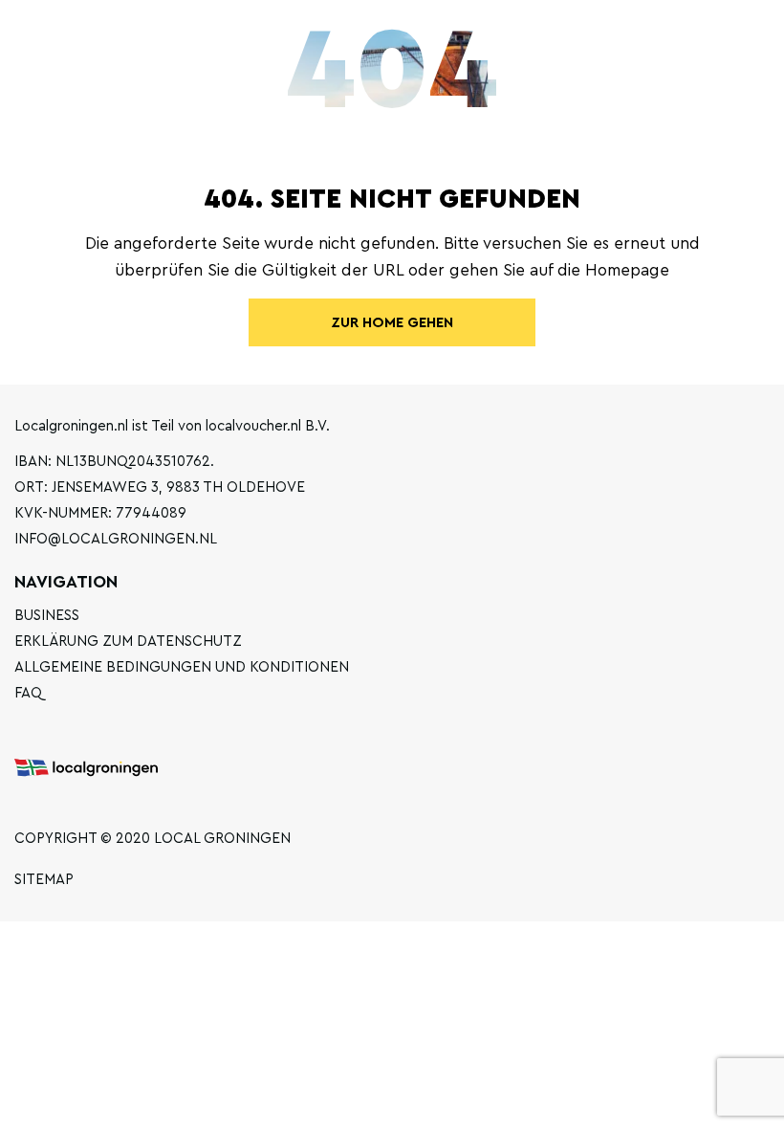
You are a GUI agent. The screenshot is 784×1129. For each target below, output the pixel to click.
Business (46, 616)
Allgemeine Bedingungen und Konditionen (181, 667)
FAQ (28, 693)
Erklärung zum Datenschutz (128, 641)
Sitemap (44, 880)
